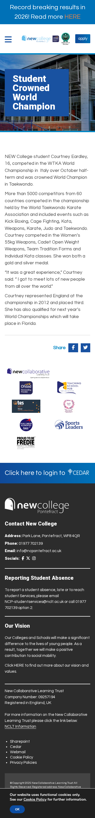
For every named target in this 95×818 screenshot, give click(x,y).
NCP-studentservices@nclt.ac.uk (34, 602)
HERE (72, 16)
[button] (9, 39)
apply (82, 39)
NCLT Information (20, 726)
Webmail (18, 752)
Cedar (15, 747)
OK (17, 809)
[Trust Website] (28, 372)
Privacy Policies (23, 763)
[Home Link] (40, 38)
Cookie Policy (21, 757)
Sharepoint (20, 741)
